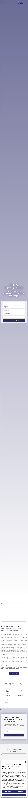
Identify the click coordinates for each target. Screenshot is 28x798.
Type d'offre (5, 302)
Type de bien (6, 306)
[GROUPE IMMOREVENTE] (22, 2)
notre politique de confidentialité (9, 789)
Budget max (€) (7, 313)
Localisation (6, 310)
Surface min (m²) (7, 317)
